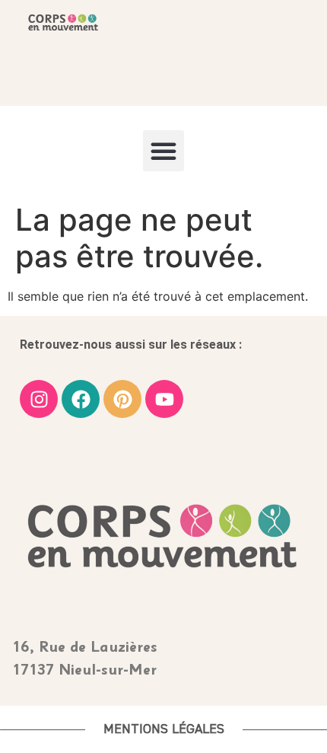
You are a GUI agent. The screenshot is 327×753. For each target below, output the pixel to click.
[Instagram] (39, 399)
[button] (163, 150)
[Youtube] (164, 399)
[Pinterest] (122, 399)
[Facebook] (81, 399)
